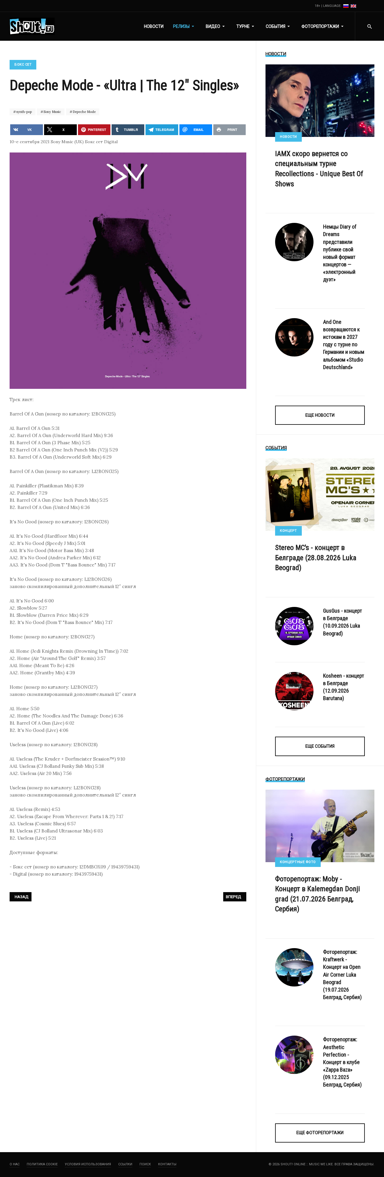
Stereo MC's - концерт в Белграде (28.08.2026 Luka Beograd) (315, 557)
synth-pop (23, 112)
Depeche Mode (84, 112)
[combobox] (369, 26)
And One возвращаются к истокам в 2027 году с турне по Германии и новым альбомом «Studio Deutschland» (343, 344)
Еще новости (319, 415)
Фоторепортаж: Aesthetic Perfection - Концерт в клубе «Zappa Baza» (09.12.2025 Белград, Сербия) (342, 1062)
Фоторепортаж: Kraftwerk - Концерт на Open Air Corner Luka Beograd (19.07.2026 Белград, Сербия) (342, 974)
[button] (184, 26)
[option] (346, 6)
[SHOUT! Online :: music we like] (32, 26)
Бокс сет (23, 65)
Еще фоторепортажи (320, 1132)
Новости (288, 137)
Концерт (288, 531)
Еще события (319, 746)
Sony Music (52, 112)
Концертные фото (298, 862)
